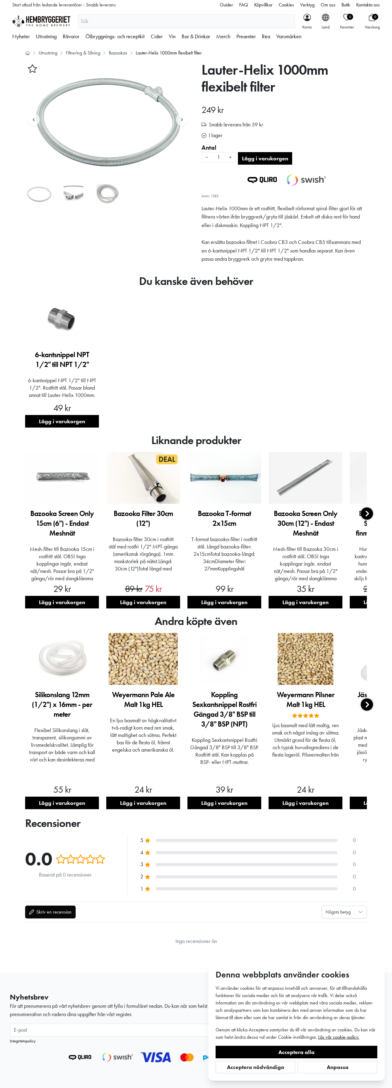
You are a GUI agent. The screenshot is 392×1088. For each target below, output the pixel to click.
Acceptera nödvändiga (255, 1067)
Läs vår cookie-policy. (338, 1037)
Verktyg (307, 5)
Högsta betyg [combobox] (338, 912)
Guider (226, 5)
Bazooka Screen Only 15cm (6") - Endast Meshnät (62, 523)
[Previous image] (34, 120)
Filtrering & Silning (83, 53)
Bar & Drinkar (196, 36)
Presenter (246, 36)
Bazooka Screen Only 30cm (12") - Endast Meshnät (305, 523)
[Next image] (182, 120)
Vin (172, 36)
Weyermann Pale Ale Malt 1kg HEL (143, 699)
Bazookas (118, 53)
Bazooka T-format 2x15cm (224, 518)
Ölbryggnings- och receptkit (115, 36)
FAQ (243, 5)
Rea (266, 36)
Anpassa (338, 1067)
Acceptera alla (296, 1052)
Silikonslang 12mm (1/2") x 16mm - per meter (62, 704)
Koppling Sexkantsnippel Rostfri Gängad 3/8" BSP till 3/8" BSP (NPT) (224, 709)
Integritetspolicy (23, 1041)
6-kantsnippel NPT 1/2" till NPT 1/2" (62, 359)
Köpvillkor (263, 5)
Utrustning (46, 36)
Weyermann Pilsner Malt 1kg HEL (305, 699)
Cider (157, 36)
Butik (345, 5)
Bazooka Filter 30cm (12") (143, 518)
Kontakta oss (368, 5)
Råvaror (71, 36)
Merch (223, 36)
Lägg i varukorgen (265, 158)
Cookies (286, 5)
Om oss (328, 5)
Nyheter (21, 36)
